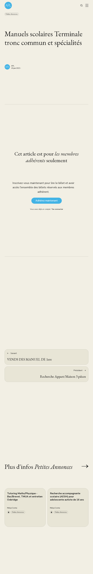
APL (12, 66)
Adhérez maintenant (46, 200)
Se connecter (57, 209)
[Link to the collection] (82, 466)
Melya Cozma (12, 508)
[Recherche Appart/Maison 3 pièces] (46, 374)
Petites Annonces (12, 14)
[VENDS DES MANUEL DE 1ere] (46, 357)
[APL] (7, 67)
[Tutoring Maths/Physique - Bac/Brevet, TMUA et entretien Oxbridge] (25, 507)
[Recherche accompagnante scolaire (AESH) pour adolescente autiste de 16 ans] (68, 507)
